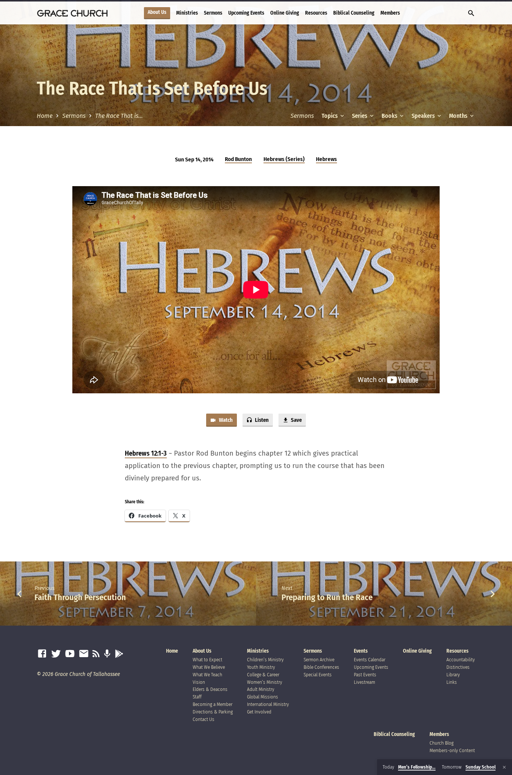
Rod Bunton (238, 159)
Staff (197, 697)
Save (296, 420)
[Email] (83, 654)
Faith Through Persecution (80, 597)
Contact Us (203, 719)
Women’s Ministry (264, 682)
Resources (316, 13)
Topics (330, 115)
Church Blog (442, 743)
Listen (261, 420)
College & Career (263, 674)
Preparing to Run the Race (327, 597)
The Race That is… (119, 115)
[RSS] (96, 654)
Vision (199, 682)
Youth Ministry (261, 667)
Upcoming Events (246, 13)
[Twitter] (56, 654)
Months (459, 115)
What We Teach (207, 674)
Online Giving (284, 13)
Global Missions (262, 697)
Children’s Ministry (265, 659)
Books (390, 115)
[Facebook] (42, 654)
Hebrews (326, 159)
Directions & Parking (213, 712)
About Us (157, 12)
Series (360, 115)
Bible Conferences (321, 667)
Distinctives (458, 667)
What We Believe (209, 667)
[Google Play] (119, 654)
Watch (225, 420)
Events (361, 651)
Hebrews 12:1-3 (146, 453)
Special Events (318, 674)
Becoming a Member (212, 704)
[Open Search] (471, 13)
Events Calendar (369, 659)
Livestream (364, 682)
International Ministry (268, 704)
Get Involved (259, 712)
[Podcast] (107, 654)
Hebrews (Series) (284, 159)
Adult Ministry (260, 689)
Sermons (213, 13)
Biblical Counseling (353, 13)
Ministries (187, 13)
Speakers (424, 115)
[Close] (504, 767)
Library (453, 674)
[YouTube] (69, 654)
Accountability (460, 659)
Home (44, 115)
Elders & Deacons (210, 689)
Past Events (365, 674)
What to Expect (207, 659)
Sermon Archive (319, 659)
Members (390, 13)
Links (451, 682)
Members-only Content (452, 750)
